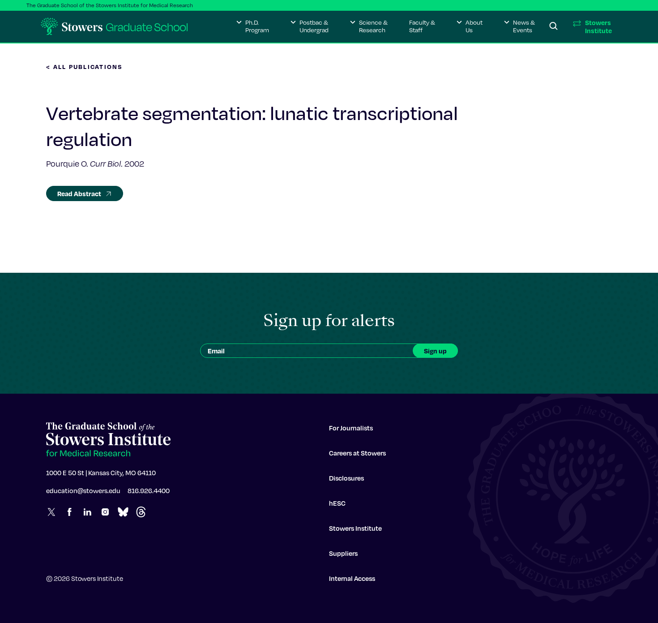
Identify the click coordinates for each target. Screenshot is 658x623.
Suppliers (343, 553)
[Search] (554, 26)
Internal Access (352, 578)
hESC (337, 503)
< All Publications (84, 66)
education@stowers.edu (83, 490)
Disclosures (346, 478)
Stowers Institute (355, 528)
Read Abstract (79, 193)
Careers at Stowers (357, 453)
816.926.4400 (149, 490)
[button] (252, 26)
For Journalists (351, 428)
